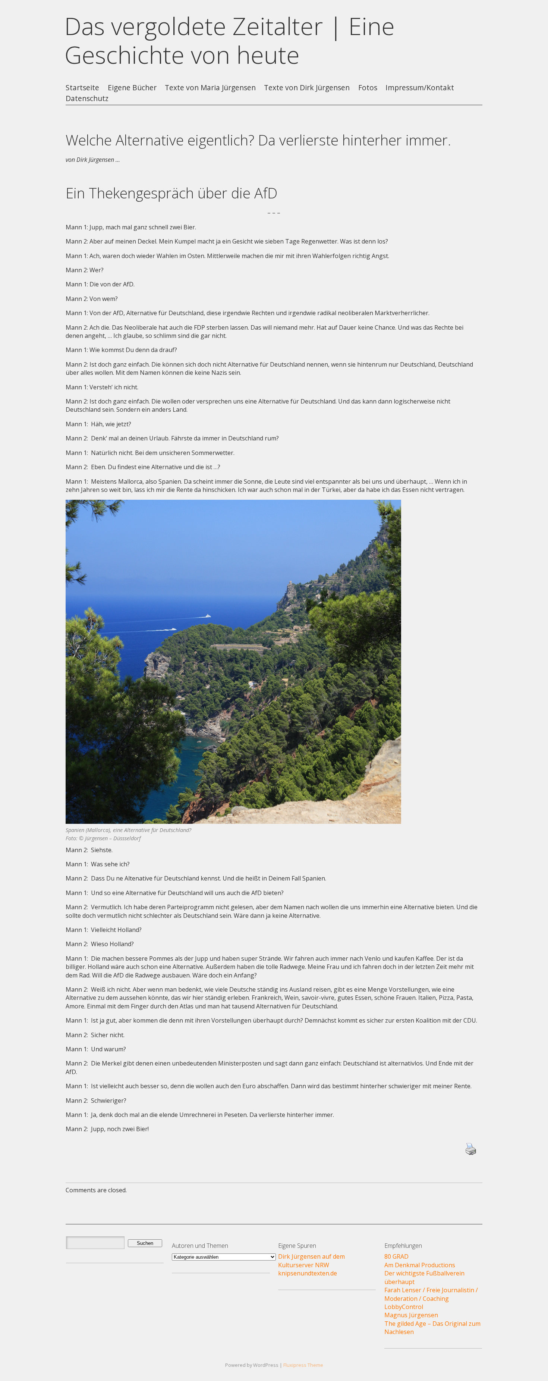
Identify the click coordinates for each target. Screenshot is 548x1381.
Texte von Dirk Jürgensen (307, 87)
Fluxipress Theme (303, 1365)
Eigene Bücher (132, 87)
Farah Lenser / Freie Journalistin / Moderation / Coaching (431, 1294)
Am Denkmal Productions (419, 1265)
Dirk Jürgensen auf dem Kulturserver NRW (311, 1260)
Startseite (82, 87)
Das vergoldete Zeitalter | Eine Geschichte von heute (229, 40)
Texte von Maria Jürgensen (210, 87)
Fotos (367, 87)
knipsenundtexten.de (307, 1273)
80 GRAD (396, 1256)
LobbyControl (403, 1307)
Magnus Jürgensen (411, 1315)
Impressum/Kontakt (419, 87)
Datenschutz (87, 98)
